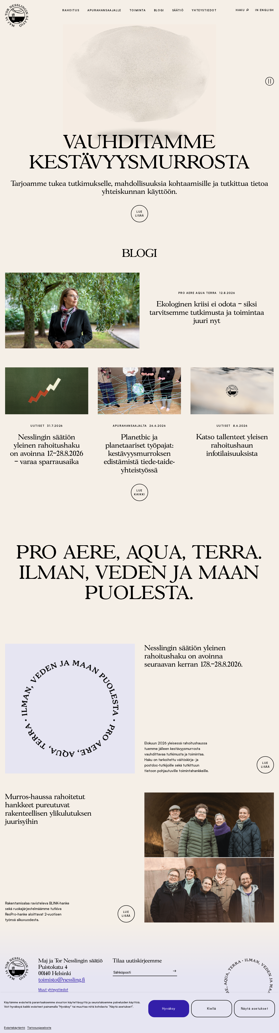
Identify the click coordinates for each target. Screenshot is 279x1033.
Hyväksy (168, 1008)
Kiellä (211, 1008)
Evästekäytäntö (14, 1027)
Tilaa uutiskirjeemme (137, 960)
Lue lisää (139, 213)
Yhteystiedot (204, 10)
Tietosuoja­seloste (39, 1027)
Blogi (159, 10)
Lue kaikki (139, 492)
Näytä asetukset (254, 1008)
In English (264, 10)
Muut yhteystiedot (53, 989)
